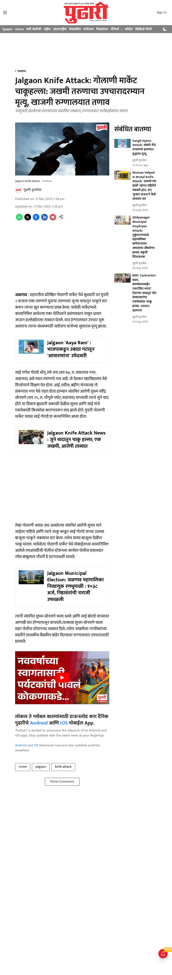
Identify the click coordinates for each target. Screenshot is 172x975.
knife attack (63, 767)
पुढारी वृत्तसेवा (32, 190)
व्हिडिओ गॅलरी (143, 29)
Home (19, 29)
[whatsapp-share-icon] (19, 219)
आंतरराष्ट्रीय (59, 29)
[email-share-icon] (53, 219)
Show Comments (62, 781)
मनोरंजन (88, 29)
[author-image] (18, 190)
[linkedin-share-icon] (44, 219)
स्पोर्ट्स (129, 29)
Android (39, 723)
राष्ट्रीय (47, 29)
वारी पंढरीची (33, 29)
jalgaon (40, 767)
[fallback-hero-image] (122, 143)
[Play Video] (62, 678)
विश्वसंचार (102, 29)
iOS (64, 723)
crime (23, 767)
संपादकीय (75, 29)
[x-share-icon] (27, 219)
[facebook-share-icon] (36, 219)
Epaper (8, 29)
